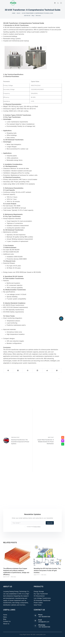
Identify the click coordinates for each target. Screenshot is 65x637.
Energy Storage (39, 591)
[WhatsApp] (57, 370)
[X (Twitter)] (18, 370)
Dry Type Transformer (41, 594)
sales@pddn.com (43, 622)
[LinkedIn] (37, 370)
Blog (33, 15)
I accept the (33, 526)
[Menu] (61, 3)
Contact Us (6, 621)
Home (5, 615)
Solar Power (38, 605)
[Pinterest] (27, 370)
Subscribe (50, 523)
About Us (6, 623)
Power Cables (38, 602)
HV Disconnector (39, 596)
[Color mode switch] (55, 3)
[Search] (58, 3)
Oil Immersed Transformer (42, 600)
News (5, 617)
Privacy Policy (36, 526)
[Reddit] (47, 370)
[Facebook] (8, 370)
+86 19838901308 (44, 616)
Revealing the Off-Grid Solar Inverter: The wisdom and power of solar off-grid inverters (47, 570)
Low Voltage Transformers (42, 598)
